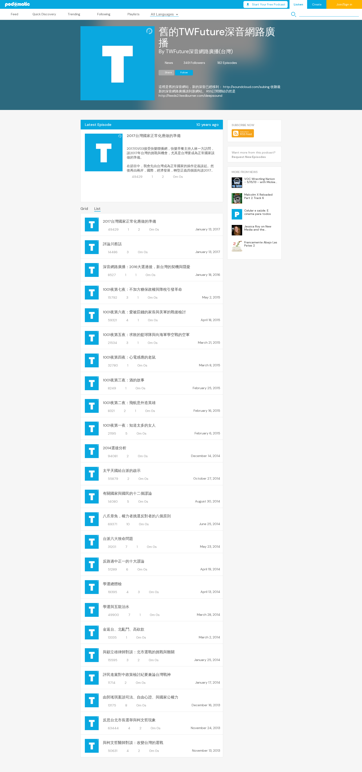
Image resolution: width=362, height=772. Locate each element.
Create (317, 4)
